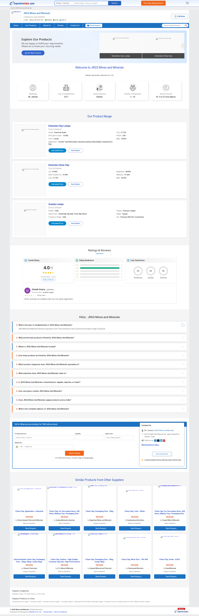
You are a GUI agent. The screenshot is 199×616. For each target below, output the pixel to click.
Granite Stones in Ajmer (20, 602)
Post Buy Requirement (153, 3)
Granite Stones (30, 594)
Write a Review (48, 279)
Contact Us (74, 25)
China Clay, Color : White (135, 511)
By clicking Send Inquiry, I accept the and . (74, 458)
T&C (80, 458)
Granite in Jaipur (67, 602)
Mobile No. (18, 443)
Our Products (30, 25)
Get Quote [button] (29, 517)
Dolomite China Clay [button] (163, 56)
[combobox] (19, 447)
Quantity (77, 434)
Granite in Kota (110, 602)
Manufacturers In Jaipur (150, 445)
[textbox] (119, 437)
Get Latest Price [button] (57, 150)
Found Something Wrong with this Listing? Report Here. (163, 460)
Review (60, 25)
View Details (75, 150)
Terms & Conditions (60, 612)
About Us (47, 25)
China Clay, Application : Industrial (29, 511)
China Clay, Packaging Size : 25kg (99, 511)
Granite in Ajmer (36, 602)
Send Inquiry (74, 453)
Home (15, 25)
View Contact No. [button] (162, 454)
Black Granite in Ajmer (142, 602)
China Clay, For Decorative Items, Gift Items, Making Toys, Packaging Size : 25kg (64, 513)
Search (114, 3)
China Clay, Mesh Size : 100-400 (134, 559)
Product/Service (20, 434)
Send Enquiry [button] (95, 25)
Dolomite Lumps (17, 594)
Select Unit (109, 434)
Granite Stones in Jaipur (52, 602)
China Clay (41, 594)
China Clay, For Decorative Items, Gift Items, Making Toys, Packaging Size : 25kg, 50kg (170, 513)
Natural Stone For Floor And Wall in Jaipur (89, 602)
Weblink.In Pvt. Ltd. (35, 612)
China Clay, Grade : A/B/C (169, 559)
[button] (179, 16)
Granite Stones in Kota (125, 602)
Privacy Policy (89, 458)
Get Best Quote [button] (34, 53)
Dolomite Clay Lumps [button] (121, 56)
